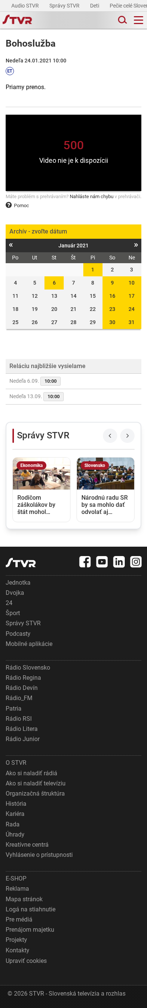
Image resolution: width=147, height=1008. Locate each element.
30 (112, 322)
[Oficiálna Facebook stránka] (85, 561)
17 (132, 296)
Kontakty (17, 950)
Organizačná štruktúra (35, 793)
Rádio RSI (19, 718)
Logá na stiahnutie (30, 909)
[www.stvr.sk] (21, 563)
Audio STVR (25, 6)
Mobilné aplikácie (29, 643)
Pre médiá (19, 919)
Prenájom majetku (30, 929)
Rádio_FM (19, 698)
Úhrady (15, 834)
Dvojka (15, 592)
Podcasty (18, 633)
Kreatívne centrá (27, 844)
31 (132, 322)
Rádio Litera (22, 728)
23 (112, 309)
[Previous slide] (110, 436)
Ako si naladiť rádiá (31, 773)
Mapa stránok (24, 899)
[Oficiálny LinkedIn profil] (119, 561)
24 (132, 309)
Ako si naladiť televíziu (36, 783)
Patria (13, 708)
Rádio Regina (23, 677)
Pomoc (21, 205)
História (16, 803)
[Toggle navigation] (138, 20)
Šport (13, 613)
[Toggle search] (121, 20)
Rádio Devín (22, 687)
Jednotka (18, 582)
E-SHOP (16, 878)
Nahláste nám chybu (91, 196)
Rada (13, 824)
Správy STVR (65, 6)
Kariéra (15, 813)
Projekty (16, 939)
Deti (95, 6)
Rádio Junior (23, 739)
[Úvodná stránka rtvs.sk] (17, 20)
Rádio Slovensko (28, 667)
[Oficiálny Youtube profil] (102, 561)
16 (112, 296)
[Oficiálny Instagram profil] (136, 561)
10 (132, 283)
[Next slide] (127, 436)
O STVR (16, 762)
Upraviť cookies (26, 960)
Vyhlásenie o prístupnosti (39, 854)
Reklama (17, 888)
